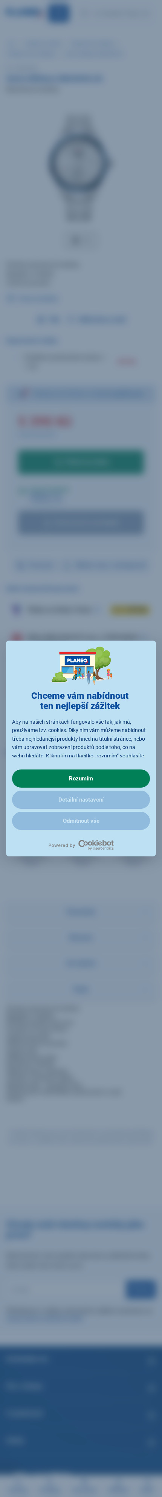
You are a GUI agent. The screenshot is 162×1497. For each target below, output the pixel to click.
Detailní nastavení (81, 799)
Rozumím (81, 778)
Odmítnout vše (81, 820)
